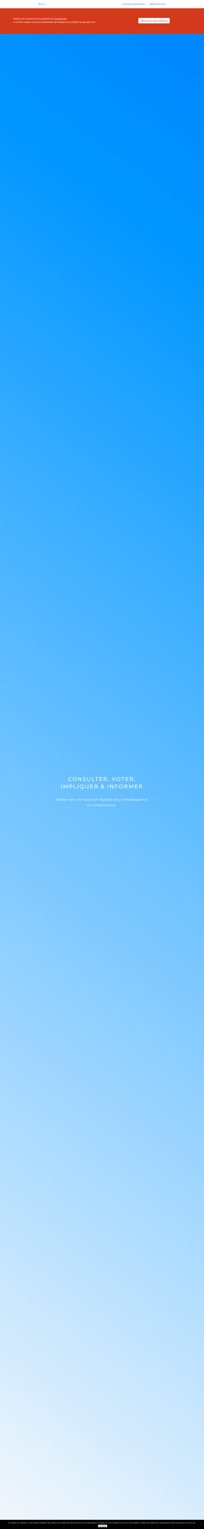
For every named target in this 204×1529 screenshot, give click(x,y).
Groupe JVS (60, 18)
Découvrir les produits (154, 20)
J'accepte (102, 1526)
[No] (201, 1524)
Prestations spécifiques (133, 4)
